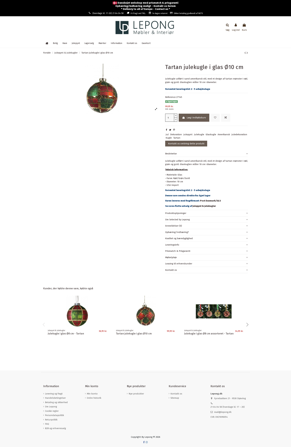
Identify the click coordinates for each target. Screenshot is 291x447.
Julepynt (187, 134)
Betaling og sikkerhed (56, 402)
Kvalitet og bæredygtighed (179, 238)
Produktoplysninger (175, 213)
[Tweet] (170, 130)
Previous (44, 324)
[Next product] (247, 53)
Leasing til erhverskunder (178, 263)
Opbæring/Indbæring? (177, 232)
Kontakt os (171, 270)
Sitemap (175, 398)
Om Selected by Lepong (177, 219)
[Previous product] (245, 53)
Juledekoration (239, 134)
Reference (170, 97)
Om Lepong (51, 406)
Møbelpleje (171, 257)
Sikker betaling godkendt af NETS (188, 13)
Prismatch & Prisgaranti (177, 251)
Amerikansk (224, 134)
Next (247, 324)
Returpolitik (51, 419)
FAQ (47, 424)
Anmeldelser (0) (173, 225)
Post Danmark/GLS (210, 200)
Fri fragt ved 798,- (138, 13)
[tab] (206, 154)
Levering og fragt (54, 393)
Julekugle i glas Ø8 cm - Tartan (66, 333)
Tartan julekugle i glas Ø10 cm (134, 333)
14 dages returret (159, 13)
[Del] (166, 130)
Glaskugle (211, 134)
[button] (116, 43)
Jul (167, 134)
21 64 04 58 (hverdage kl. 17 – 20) (228, 407)
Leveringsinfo (172, 244)
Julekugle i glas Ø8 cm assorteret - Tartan (209, 333)
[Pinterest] (174, 130)
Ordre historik (94, 398)
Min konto (92, 393)
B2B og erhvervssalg (55, 428)
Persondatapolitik (54, 415)
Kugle (169, 137)
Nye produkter (136, 393)
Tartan (176, 137)
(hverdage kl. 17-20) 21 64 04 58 (108, 13)
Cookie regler (52, 411)
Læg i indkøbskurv (196, 117)
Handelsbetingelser (55, 398)
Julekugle (199, 134)
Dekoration (176, 134)
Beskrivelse (171, 153)
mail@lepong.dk (222, 412)
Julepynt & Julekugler (204, 206)
